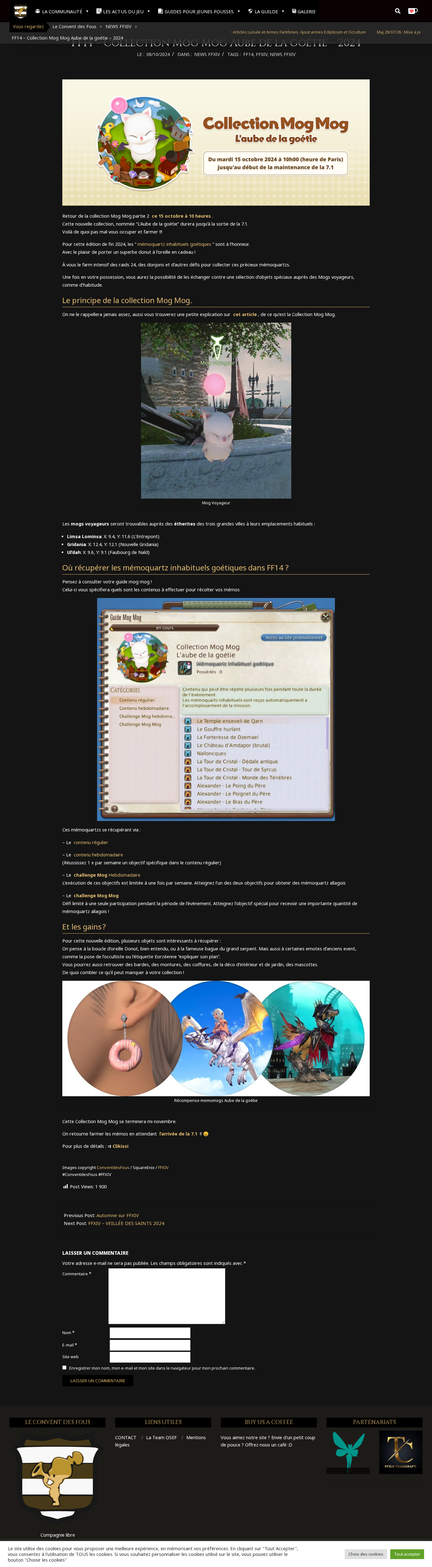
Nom (68, 1332)
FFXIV (261, 54)
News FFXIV (282, 54)
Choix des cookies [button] (366, 1554)
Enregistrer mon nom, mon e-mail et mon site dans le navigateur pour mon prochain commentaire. (162, 1368)
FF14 (248, 54)
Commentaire (76, 1274)
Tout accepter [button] (407, 1554)
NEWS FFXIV (207, 54)
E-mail (69, 1345)
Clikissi (120, 1146)
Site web (70, 1356)
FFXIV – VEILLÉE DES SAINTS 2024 (126, 1223)
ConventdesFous (113, 1167)
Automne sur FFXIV (117, 1215)
